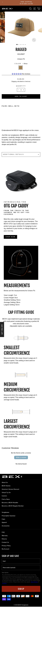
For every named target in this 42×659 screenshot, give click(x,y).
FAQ (3, 532)
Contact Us (5, 542)
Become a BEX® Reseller (10, 502)
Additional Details (13, 154)
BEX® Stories (6, 486)
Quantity (21, 86)
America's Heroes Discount (10, 489)
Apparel (4, 522)
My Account (5, 549)
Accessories (5, 526)
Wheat (21, 68)
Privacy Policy (6, 545)
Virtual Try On (6, 492)
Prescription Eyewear (8, 516)
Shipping (14, 81)
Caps (3, 519)
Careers (4, 496)
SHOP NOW (10, 237)
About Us (5, 482)
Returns (4, 539)
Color (21, 63)
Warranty (5, 535)
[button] (17, 74)
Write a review (21, 457)
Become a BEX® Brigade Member (13, 506)
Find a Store (6, 499)
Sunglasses (5, 512)
